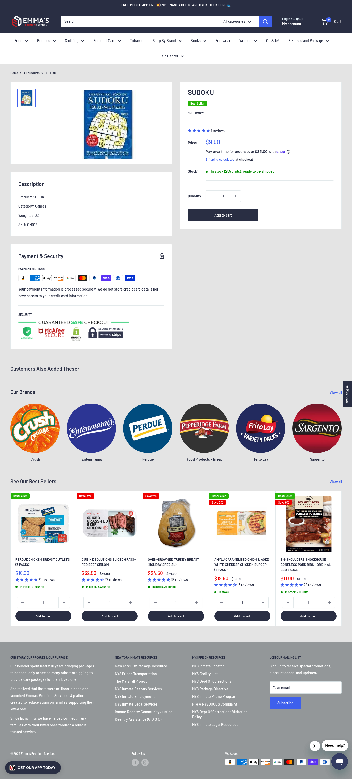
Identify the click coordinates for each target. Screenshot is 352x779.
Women (245, 40)
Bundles (43, 40)
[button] (33, 767)
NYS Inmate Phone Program (214, 696)
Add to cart (223, 215)
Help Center (168, 56)
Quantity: (195, 196)
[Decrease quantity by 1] (211, 195)
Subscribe (285, 703)
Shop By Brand (164, 40)
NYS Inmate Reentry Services (138, 689)
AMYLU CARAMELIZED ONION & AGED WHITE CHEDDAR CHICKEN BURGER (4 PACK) (241, 564)
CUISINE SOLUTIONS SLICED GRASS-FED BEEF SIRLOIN (109, 562)
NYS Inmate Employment (135, 696)
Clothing (72, 40)
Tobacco (137, 40)
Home (14, 73)
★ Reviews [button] (347, 394)
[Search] (265, 21)
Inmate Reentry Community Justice (143, 712)
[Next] (341, 558)
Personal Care (104, 40)
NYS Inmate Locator (208, 666)
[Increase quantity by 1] (235, 195)
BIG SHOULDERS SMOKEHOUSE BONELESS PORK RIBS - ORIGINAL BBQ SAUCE (306, 564)
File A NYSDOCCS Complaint (214, 704)
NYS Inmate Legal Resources (215, 724)
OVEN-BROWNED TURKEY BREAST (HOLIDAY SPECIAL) (173, 562)
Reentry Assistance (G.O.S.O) (138, 719)
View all (336, 392)
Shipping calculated (220, 159)
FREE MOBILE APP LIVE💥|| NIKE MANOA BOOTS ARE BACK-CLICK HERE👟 (176, 5)
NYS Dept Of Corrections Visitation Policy (220, 714)
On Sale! (272, 40)
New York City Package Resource (141, 666)
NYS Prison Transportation (136, 674)
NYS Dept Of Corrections (211, 681)
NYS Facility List (205, 674)
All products (31, 73)
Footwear (222, 40)
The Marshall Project (131, 681)
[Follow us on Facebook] (135, 762)
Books (196, 40)
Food (18, 40)
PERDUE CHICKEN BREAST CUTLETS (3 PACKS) (42, 562)
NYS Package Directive (210, 689)
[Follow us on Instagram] (145, 762)
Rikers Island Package (305, 40)
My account (291, 24)
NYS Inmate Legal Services (136, 704)
